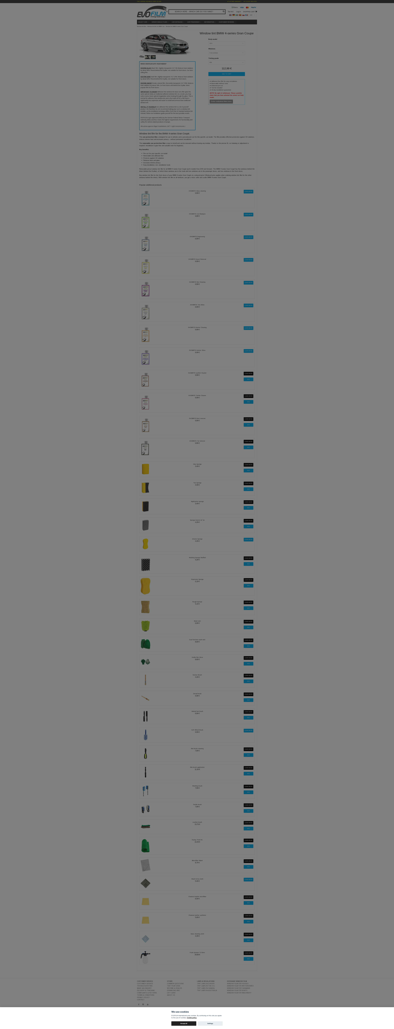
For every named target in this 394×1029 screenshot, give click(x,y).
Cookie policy (192, 1018)
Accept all (183, 1023)
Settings (210, 1023)
